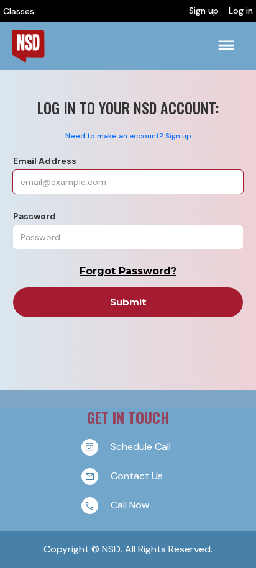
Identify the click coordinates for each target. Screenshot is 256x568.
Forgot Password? (128, 271)
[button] (226, 46)
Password (34, 216)
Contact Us (137, 475)
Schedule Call (141, 446)
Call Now (130, 504)
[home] (28, 46)
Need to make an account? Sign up (128, 136)
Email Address (44, 160)
